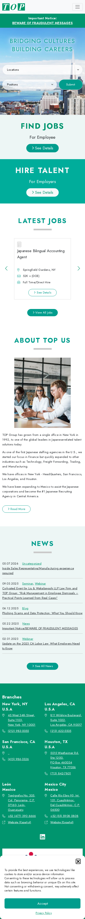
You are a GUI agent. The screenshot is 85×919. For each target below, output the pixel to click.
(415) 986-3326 (18, 759)
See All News (43, 666)
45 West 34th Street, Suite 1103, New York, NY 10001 (22, 720)
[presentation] (6, 268)
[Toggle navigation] (77, 7)
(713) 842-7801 (60, 773)
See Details (43, 148)
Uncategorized (31, 563)
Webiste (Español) (19, 822)
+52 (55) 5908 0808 (64, 816)
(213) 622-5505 (60, 731)
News (26, 623)
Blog (25, 608)
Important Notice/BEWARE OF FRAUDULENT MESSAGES (40, 628)
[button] (78, 861)
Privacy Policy (44, 913)
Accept (42, 903)
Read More (17, 509)
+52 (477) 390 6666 (22, 816)
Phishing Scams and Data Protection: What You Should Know (42, 613)
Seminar (27, 583)
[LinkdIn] (42, 837)
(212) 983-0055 (18, 731)
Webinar (40, 583)
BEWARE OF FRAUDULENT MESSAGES (42, 23)
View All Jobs (43, 312)
